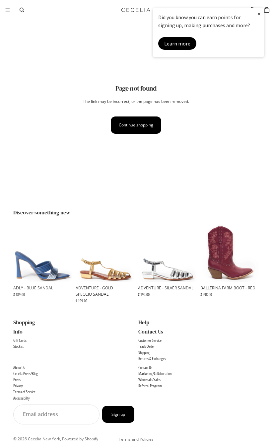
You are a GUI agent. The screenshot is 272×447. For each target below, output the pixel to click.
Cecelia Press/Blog (25, 373)
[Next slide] (64, 253)
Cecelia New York (44, 439)
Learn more (177, 43)
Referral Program (150, 386)
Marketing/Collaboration (154, 373)
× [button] (259, 14)
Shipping (144, 352)
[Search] (22, 10)
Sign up (118, 414)
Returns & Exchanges (152, 358)
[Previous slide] (20, 253)
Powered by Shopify (80, 439)
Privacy (18, 386)
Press (17, 379)
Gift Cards (20, 340)
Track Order (146, 346)
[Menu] (7, 10)
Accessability (21, 398)
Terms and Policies (136, 439)
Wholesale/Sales (149, 379)
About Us (19, 367)
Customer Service (150, 340)
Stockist (18, 346)
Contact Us (145, 367)
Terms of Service (24, 392)
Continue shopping (136, 125)
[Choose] (61, 272)
